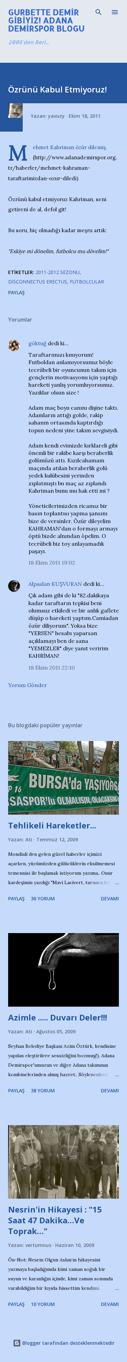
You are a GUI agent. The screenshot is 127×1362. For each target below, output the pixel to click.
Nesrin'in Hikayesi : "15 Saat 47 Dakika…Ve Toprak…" (55, 1220)
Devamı (110, 898)
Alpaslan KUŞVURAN (55, 583)
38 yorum (43, 1090)
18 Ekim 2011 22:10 (51, 667)
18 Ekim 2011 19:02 (51, 562)
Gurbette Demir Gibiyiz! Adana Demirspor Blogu (46, 20)
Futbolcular (87, 281)
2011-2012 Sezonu (58, 272)
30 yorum (43, 898)
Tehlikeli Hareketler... (52, 825)
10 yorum (43, 1304)
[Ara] (98, 12)
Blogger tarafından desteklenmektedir (67, 1343)
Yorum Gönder (27, 685)
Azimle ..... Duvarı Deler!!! (57, 1017)
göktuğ (37, 343)
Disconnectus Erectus (37, 281)
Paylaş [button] (16, 292)
